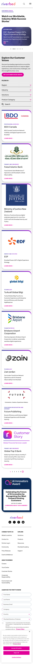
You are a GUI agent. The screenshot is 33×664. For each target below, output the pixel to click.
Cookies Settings (16, 657)
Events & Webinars (7, 555)
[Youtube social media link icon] (23, 522)
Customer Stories (7, 571)
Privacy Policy (20, 629)
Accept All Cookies (16, 648)
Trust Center (5, 567)
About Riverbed (7, 560)
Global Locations (7, 535)
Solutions (20, 535)
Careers (4, 564)
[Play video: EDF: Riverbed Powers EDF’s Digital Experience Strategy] (4, 43)
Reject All (16, 653)
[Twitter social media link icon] (14, 522)
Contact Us (5, 539)
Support (20, 551)
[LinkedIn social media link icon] (10, 522)
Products (20, 539)
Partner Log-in (6, 543)
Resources (21, 543)
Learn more (16, 126)
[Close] (29, 631)
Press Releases (6, 551)
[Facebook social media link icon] (18, 522)
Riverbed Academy (23, 547)
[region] (16, 646)
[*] (16, 602)
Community (5, 547)
